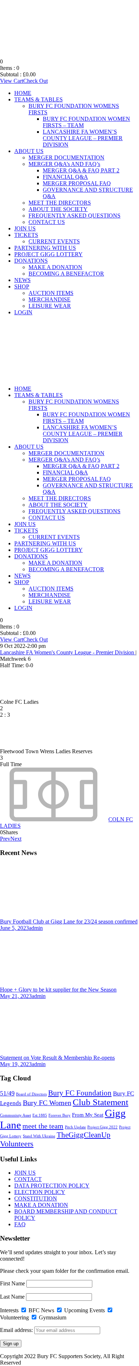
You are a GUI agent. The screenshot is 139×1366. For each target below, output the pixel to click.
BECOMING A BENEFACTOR (66, 274)
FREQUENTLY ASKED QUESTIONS (74, 215)
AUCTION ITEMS (51, 293)
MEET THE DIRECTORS (60, 203)
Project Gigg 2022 (102, 1127)
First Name (12, 1283)
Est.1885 (39, 1115)
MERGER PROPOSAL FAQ (77, 183)
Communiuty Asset (15, 1115)
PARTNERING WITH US (45, 248)
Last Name (12, 1297)
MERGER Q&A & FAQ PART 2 (81, 170)
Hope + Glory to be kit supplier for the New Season (58, 990)
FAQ (20, 1224)
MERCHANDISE (50, 299)
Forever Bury (59, 1115)
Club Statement (100, 1102)
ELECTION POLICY (39, 1192)
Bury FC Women (47, 1103)
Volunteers (17, 1143)
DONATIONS (31, 261)
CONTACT (28, 1179)
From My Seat (87, 1115)
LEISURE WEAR (50, 306)
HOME (22, 93)
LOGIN (23, 312)
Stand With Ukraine (39, 1136)
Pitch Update (75, 1127)
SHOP (21, 286)
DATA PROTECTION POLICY (51, 1186)
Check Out (35, 81)
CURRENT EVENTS (54, 241)
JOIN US (25, 228)
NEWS (22, 280)
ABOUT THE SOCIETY (58, 209)
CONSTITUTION (35, 1198)
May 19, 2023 (16, 1064)
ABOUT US (28, 151)
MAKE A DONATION (55, 267)
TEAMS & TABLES (38, 99)
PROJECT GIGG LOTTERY (48, 254)
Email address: (17, 1330)
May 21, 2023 (16, 996)
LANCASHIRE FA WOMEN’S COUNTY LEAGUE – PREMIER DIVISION (83, 138)
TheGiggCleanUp (83, 1135)
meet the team (42, 1126)
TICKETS (26, 235)
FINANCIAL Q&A (65, 177)
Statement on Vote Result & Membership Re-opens (57, 1058)
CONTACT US (47, 222)
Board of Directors (31, 1094)
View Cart (11, 81)
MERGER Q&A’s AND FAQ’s (64, 164)
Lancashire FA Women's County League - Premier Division (67, 652)
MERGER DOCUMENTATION (66, 157)
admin (36, 928)
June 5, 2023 (14, 928)
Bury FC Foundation (80, 1093)
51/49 (7, 1093)
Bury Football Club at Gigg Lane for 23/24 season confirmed (69, 921)
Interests (9, 1310)
